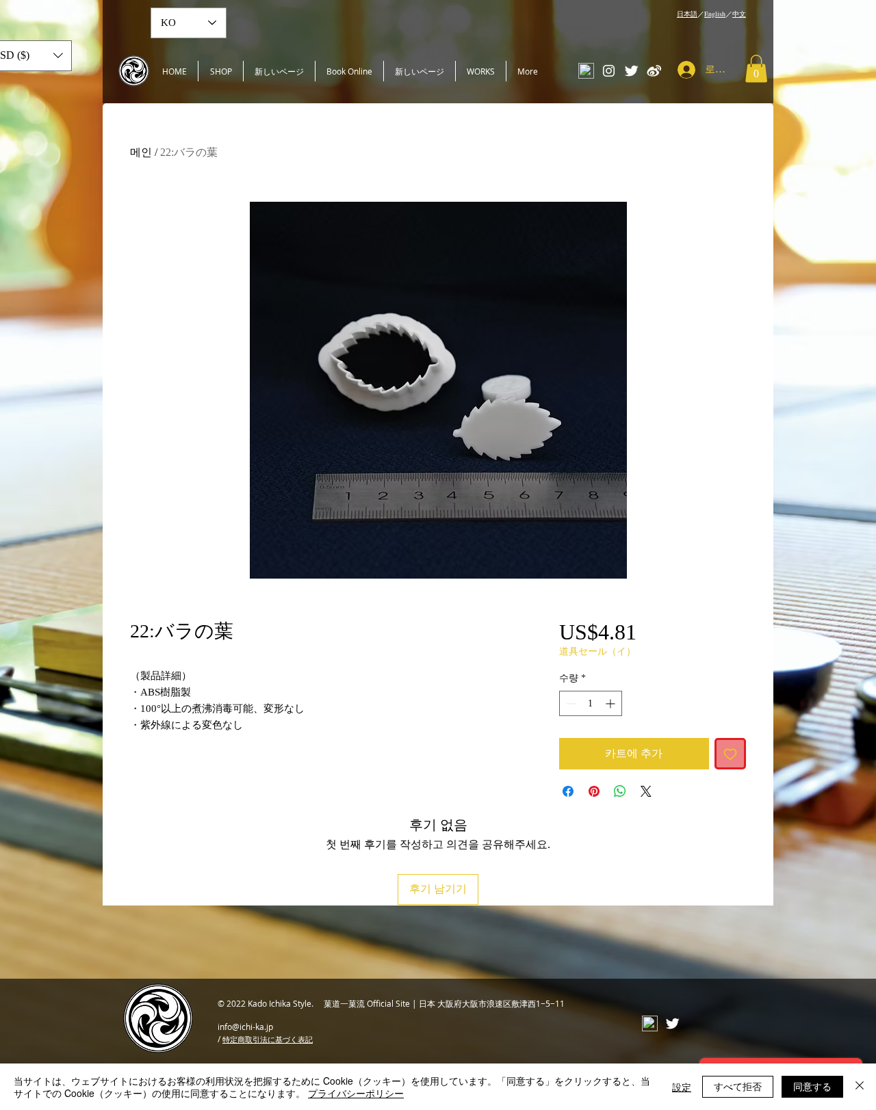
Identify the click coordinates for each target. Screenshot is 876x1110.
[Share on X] (646, 791)
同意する (812, 1086)
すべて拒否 (738, 1086)
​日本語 (687, 13)
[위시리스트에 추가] (730, 753)
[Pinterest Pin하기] (594, 791)
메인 (141, 152)
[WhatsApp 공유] (620, 791)
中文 (739, 13)
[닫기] (859, 1086)
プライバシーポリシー (356, 1093)
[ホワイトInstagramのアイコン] (609, 71)
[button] (756, 69)
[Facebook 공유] (568, 791)
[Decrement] (569, 703)
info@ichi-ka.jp (245, 1026)
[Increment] (611, 703)
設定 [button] (681, 1087)
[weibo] (654, 71)
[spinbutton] (590, 703)
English (714, 13)
